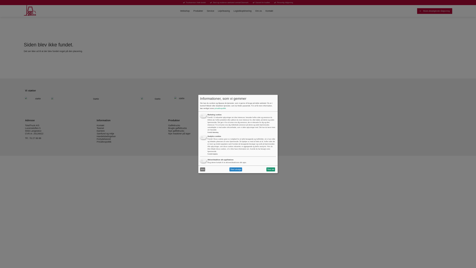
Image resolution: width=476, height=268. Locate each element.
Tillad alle (270, 169)
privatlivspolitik (220, 108)
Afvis (203, 169)
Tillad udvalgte (235, 169)
